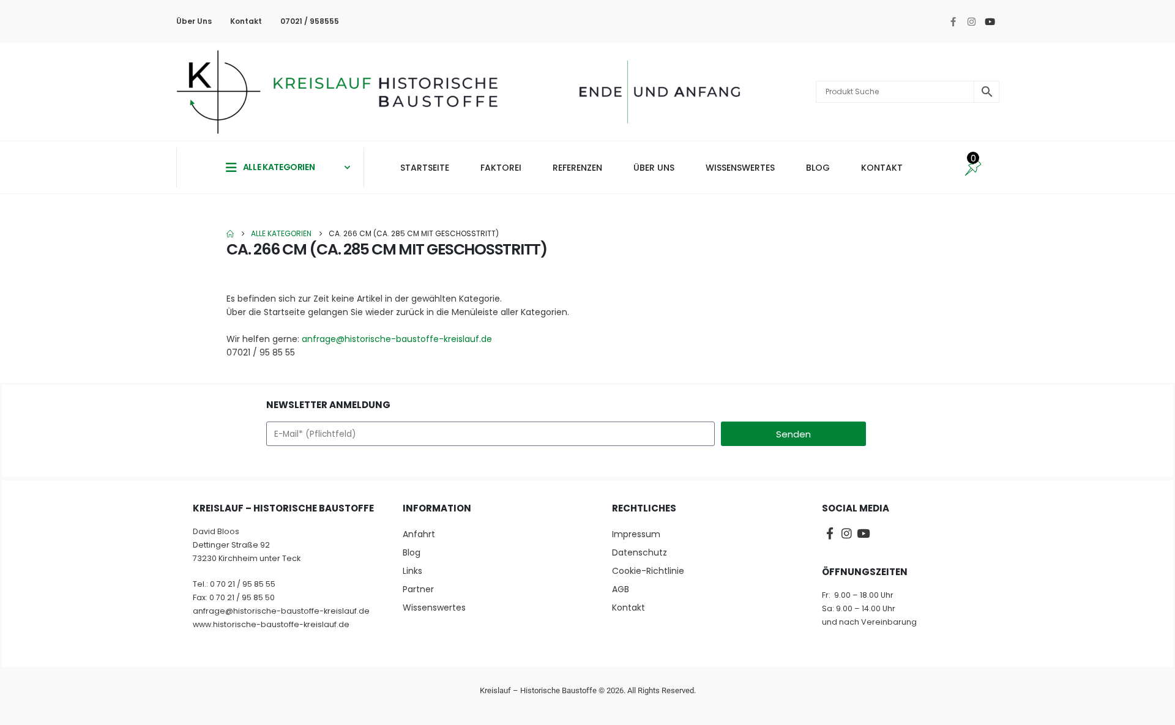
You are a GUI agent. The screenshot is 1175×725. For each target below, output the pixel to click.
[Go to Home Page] (230, 233)
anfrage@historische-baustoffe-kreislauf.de (397, 339)
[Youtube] (989, 21)
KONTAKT (882, 168)
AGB (620, 589)
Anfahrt (419, 534)
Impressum (636, 534)
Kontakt (246, 21)
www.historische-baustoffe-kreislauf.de (271, 624)
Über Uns (194, 21)
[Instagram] (971, 21)
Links (412, 571)
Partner (418, 589)
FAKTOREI (500, 168)
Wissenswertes (434, 607)
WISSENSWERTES (740, 168)
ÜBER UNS (653, 168)
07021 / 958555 (309, 21)
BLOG (818, 168)
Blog (411, 552)
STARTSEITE (424, 168)
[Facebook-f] (953, 21)
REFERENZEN (577, 168)
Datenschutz (639, 552)
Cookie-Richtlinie (648, 571)
